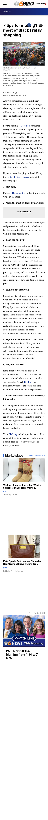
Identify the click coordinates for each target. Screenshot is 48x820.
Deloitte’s (25, 125)
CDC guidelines (18, 192)
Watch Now (40, 4)
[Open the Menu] (4, 4)
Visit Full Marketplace (36, 455)
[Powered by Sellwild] (41, 613)
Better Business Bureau (18, 176)
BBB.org (28, 381)
